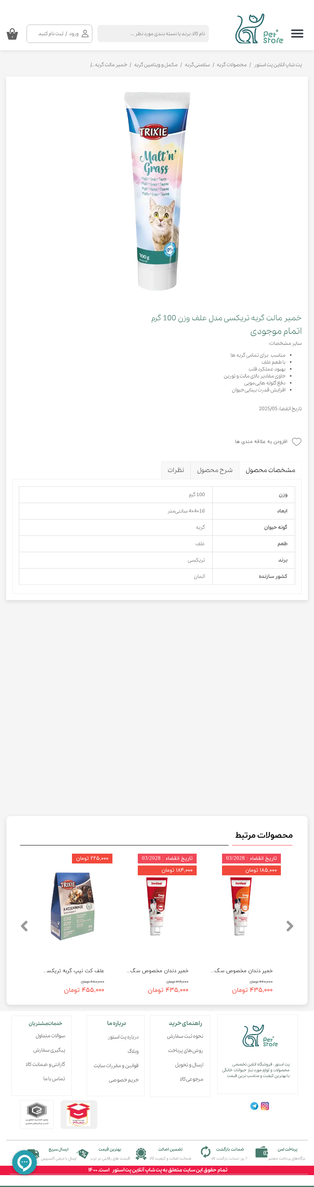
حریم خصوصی (124, 1080)
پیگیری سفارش (49, 1050)
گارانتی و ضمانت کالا (45, 1064)
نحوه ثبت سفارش (185, 1036)
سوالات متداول (50, 1035)
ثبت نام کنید (50, 33)
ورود (73, 33)
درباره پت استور (123, 1037)
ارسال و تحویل (189, 1064)
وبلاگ (133, 1051)
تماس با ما (54, 1078)
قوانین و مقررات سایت (118, 1065)
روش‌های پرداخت (185, 1050)
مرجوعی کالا (191, 1079)
